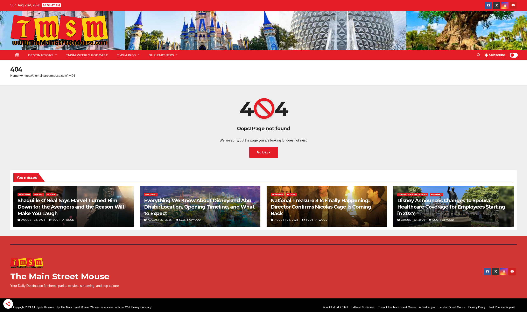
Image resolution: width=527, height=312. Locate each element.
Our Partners (161, 55)
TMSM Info (127, 55)
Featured (24, 194)
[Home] (17, 55)
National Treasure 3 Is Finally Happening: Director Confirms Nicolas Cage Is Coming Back (321, 206)
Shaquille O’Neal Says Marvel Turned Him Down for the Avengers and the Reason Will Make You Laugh (70, 206)
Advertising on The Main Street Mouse (442, 307)
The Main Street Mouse (59, 276)
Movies (51, 194)
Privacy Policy (477, 307)
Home (14, 75)
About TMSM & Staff (335, 307)
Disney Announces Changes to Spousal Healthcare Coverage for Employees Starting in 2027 (451, 206)
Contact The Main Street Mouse (397, 307)
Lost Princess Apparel (502, 307)
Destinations (41, 55)
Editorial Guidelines (362, 307)
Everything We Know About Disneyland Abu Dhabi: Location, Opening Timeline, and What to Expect (199, 206)
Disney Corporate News (413, 194)
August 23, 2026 (33, 219)
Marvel (38, 194)
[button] (478, 55)
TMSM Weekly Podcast (87, 55)
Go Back (263, 152)
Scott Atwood (63, 219)
